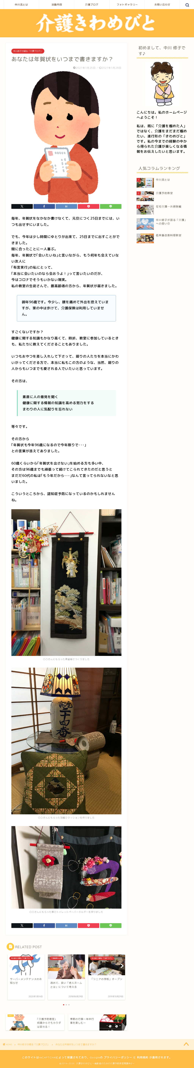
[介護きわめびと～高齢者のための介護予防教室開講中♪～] (96, 32)
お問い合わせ (162, 4)
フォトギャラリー (127, 4)
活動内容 (57, 4)
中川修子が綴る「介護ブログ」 (27, 51)
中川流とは (21, 4)
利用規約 (142, 1057)
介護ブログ (91, 4)
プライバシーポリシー (118, 1057)
